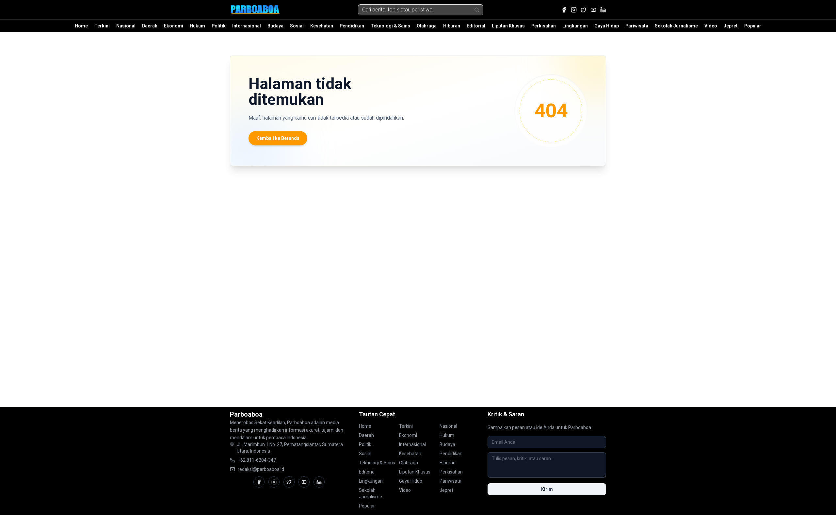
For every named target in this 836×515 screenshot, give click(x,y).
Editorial (476, 25)
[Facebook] (564, 10)
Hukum (197, 25)
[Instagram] (574, 10)
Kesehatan (321, 25)
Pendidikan (352, 25)
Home (81, 25)
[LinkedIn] (603, 10)
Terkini (102, 25)
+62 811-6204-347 (257, 460)
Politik (219, 25)
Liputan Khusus (508, 25)
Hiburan (451, 25)
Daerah (149, 25)
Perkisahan (543, 25)
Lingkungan (575, 25)
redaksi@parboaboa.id (261, 469)
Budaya (275, 25)
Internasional (246, 25)
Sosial (297, 25)
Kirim (547, 489)
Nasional (126, 25)
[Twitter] (584, 10)
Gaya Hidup (606, 25)
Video (710, 25)
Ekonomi (173, 25)
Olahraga (427, 25)
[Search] (476, 9)
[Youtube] (593, 10)
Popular (752, 25)
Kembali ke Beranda (277, 138)
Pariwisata (636, 25)
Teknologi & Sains (390, 25)
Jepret (731, 25)
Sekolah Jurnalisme (676, 25)
